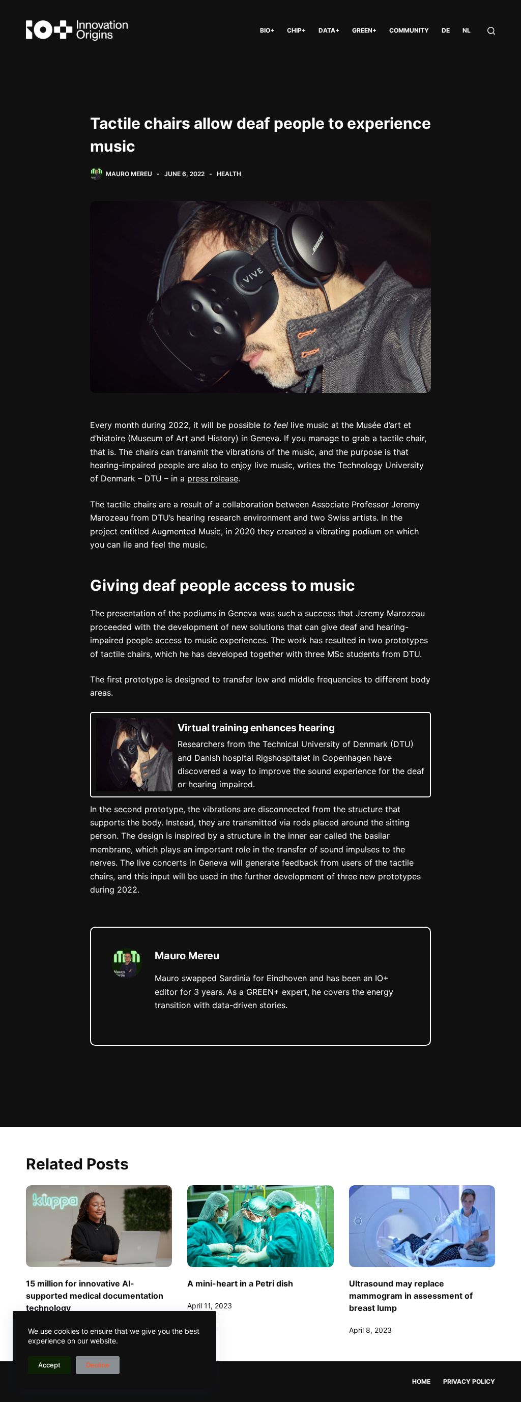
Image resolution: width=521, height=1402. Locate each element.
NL (466, 30)
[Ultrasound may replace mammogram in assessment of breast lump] (422, 1226)
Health (229, 174)
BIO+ (267, 30)
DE (446, 30)
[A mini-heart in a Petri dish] (260, 1226)
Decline (97, 1365)
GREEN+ (364, 30)
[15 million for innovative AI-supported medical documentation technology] (99, 1226)
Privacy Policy (469, 1381)
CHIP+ (296, 30)
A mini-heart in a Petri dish (240, 1283)
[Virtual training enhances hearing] (260, 754)
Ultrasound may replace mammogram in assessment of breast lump (411, 1295)
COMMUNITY (409, 30)
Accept (49, 1365)
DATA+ (329, 30)
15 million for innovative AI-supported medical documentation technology (94, 1295)
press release (212, 478)
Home (421, 1381)
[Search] (491, 31)
